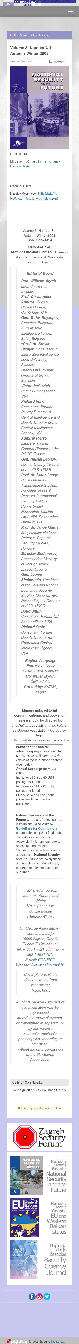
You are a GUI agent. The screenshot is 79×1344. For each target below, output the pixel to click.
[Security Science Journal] (39, 1258)
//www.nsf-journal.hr (47, 964)
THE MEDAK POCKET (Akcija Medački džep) (34, 196)
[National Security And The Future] (39, 1176)
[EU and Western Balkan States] (39, 1217)
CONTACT (46, 959)
